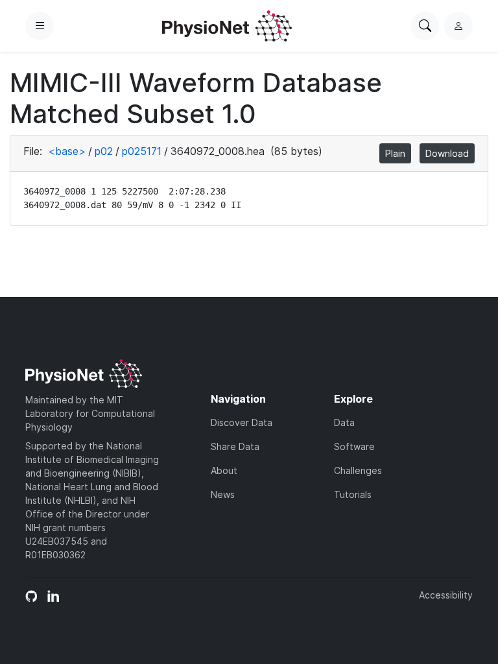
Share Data (235, 446)
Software (354, 446)
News (223, 494)
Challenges (358, 470)
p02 (104, 151)
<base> (67, 151)
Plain (395, 153)
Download (447, 153)
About (224, 470)
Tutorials (353, 494)
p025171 (141, 151)
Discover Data (241, 422)
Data (344, 422)
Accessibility (446, 594)
